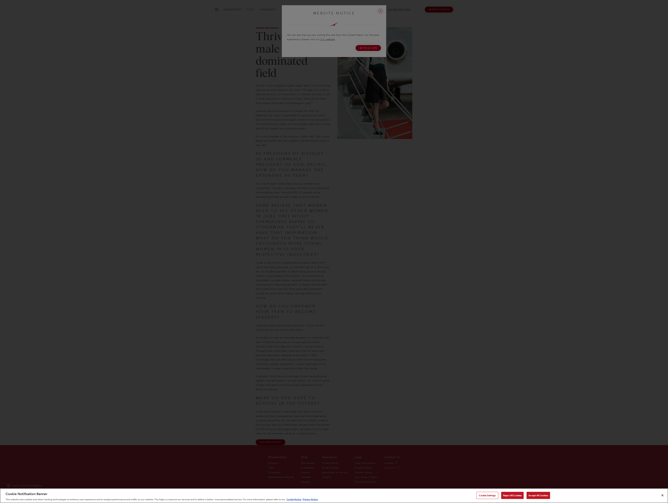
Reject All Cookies (512, 495)
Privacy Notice (310, 499)
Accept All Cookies (538, 495)
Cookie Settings (487, 495)
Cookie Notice (294, 499)
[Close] (662, 495)
